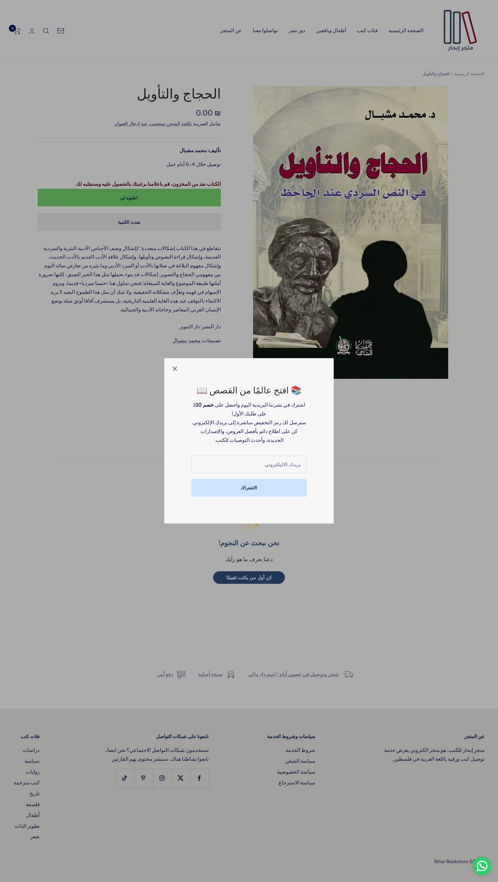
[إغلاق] (174, 368)
